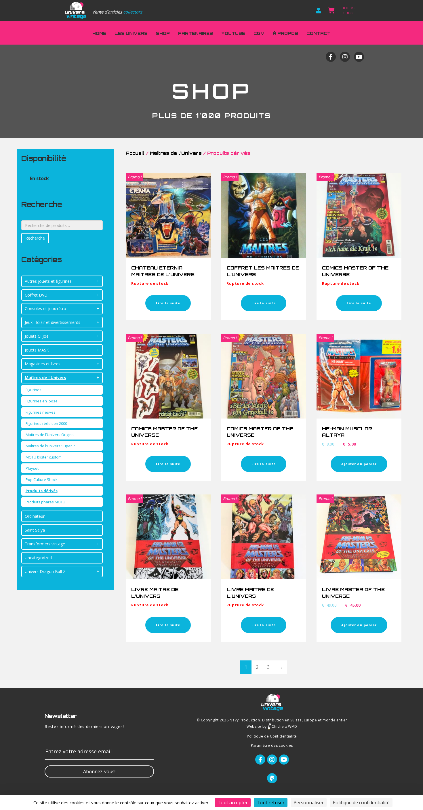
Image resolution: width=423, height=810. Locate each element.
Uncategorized (38, 557)
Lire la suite (168, 303)
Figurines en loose (42, 401)
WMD (292, 726)
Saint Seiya (35, 530)
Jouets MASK (37, 350)
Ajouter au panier (359, 464)
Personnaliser (309, 802)
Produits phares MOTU (45, 502)
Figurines (33, 389)
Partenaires (195, 33)
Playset (32, 468)
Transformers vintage (45, 544)
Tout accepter (233, 802)
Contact (318, 33)
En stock (39, 178)
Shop (163, 33)
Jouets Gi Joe (37, 336)
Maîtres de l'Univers (45, 377)
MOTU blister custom (44, 457)
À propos (285, 33)
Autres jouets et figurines (48, 281)
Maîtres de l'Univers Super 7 (50, 445)
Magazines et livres (42, 363)
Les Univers (131, 33)
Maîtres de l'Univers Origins (50, 434)
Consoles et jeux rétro (45, 308)
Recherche (35, 238)
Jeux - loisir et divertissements (52, 322)
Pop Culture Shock (42, 479)
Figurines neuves (41, 412)
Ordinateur (35, 516)
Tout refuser (271, 802)
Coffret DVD (36, 295)
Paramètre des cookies (272, 745)
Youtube (233, 33)
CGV (259, 33)
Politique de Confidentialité (272, 736)
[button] (99, 771)
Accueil (135, 153)
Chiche (277, 726)
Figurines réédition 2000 (46, 423)
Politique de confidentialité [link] (361, 802)
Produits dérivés (42, 490)
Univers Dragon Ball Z (45, 571)
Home (99, 33)
